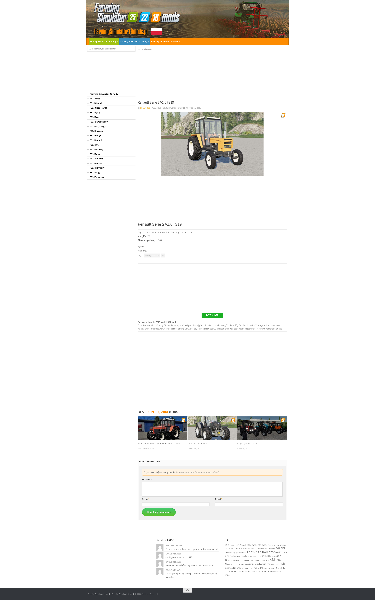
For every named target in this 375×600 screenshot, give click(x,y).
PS (274, 564)
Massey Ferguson (233, 564)
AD (266, 548)
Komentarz (147, 479)
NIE (264, 564)
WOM (256, 568)
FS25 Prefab (96, 163)
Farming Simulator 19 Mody (164, 41)
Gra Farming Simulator (240, 556)
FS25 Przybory (97, 167)
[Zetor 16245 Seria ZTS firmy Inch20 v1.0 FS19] (162, 428)
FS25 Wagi (95, 172)
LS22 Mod (241, 545)
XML (262, 568)
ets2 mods (252, 545)
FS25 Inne (94, 144)
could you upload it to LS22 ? (180, 557)
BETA (272, 548)
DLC (245, 552)
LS (281, 560)
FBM (277, 552)
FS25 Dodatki (96, 130)
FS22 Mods (145, 108)
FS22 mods (239, 571)
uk (283, 564)
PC (268, 564)
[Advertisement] (212, 76)
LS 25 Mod (272, 571)
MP (250, 564)
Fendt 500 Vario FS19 (198, 443)
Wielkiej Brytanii (248, 568)
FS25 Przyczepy (98, 126)
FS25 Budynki (96, 135)
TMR (276, 564)
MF (243, 564)
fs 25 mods (261, 571)
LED (277, 560)
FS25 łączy (95, 112)
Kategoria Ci (237, 560)
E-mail (218, 499)
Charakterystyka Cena (235, 553)
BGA (278, 548)
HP (263, 556)
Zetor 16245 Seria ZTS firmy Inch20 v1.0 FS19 (159, 443)
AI (269, 548)
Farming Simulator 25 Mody (103, 41)
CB (226, 553)
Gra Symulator (255, 556)
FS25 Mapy (95, 98)
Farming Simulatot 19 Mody (123, 594)
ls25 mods (260, 548)
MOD (247, 564)
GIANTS (284, 553)
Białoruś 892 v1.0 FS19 (247, 443)
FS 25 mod (230, 544)
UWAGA (238, 568)
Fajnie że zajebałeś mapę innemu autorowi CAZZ (189, 565)
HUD (266, 556)
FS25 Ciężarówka (98, 107)
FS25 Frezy (95, 116)
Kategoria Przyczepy (262, 560)
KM (163, 255)
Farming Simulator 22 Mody (133, 41)
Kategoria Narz (248, 560)
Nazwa (145, 499)
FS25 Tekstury (97, 177)
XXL (265, 568)
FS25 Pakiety (96, 154)
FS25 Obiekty (96, 149)
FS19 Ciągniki (145, 49)
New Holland (257, 564)
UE (280, 564)
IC (270, 556)
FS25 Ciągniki (96, 103)
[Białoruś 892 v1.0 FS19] (262, 428)
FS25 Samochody (99, 121)
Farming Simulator (152, 255)
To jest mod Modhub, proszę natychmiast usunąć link (192, 549)
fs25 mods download (244, 548)
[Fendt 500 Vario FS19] (212, 428)
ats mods (262, 545)
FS (280, 552)
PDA (271, 564)
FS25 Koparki (96, 140)
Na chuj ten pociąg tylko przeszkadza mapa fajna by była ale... (191, 575)
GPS (227, 556)
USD (232, 568)
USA (227, 568)
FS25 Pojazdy (96, 158)
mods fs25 (250, 571)
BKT (283, 548)
